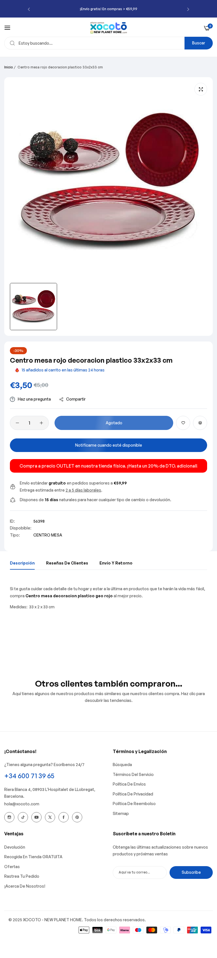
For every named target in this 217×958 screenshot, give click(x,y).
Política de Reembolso (134, 803)
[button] (29, 8)
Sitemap (121, 813)
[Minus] (17, 423)
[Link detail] (9, 817)
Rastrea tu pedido (21, 876)
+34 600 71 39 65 (29, 776)
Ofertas (12, 866)
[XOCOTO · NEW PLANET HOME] (108, 28)
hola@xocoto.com (21, 803)
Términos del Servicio (133, 774)
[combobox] (108, 43)
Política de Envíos (129, 784)
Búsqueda (122, 764)
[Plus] (41, 423)
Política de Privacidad (133, 794)
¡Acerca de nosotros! (24, 886)
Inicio (8, 67)
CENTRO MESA (47, 535)
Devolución (14, 847)
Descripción (22, 563)
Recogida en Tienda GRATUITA (33, 856)
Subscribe (191, 872)
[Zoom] (200, 89)
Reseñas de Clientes (67, 563)
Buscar (198, 42)
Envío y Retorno (116, 563)
